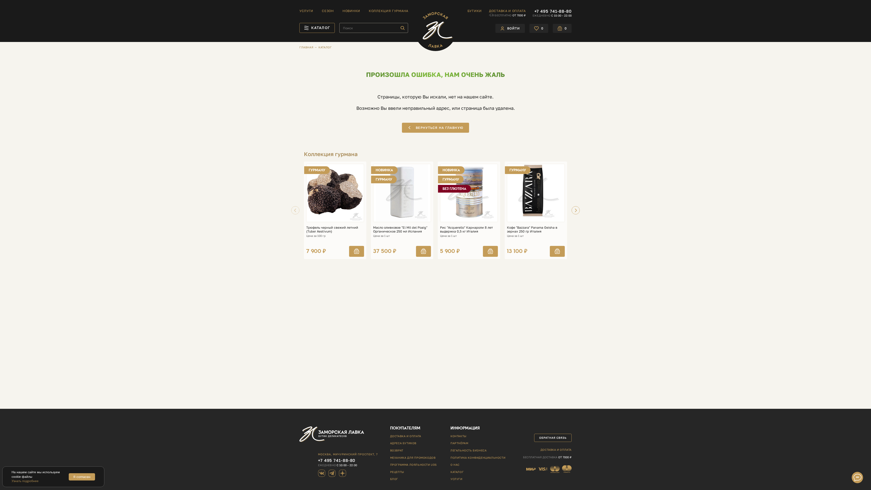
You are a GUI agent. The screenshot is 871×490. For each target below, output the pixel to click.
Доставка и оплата (507, 11)
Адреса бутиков (403, 443)
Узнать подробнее (25, 481)
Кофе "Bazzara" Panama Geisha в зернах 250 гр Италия (532, 229)
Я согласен (82, 477)
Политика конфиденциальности (477, 457)
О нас (455, 464)
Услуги (306, 11)
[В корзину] (356, 251)
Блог (394, 479)
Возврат (396, 450)
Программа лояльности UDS (413, 464)
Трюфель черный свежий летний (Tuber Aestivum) (332, 229)
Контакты (458, 436)
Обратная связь (552, 437)
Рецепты (397, 472)
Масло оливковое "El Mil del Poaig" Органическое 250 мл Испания (400, 229)
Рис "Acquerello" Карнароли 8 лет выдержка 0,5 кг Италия (466, 229)
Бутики (474, 11)
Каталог (457, 472)
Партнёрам (459, 443)
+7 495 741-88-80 (553, 11)
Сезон (328, 11)
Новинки (351, 11)
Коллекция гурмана (388, 11)
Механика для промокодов (413, 457)
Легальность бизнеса (468, 450)
